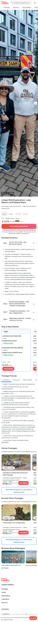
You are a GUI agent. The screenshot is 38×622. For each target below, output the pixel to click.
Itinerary (16, 7)
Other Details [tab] (27, 380)
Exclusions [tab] (16, 380)
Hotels (3, 592)
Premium (18, 214)
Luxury (25, 214)
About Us (4, 602)
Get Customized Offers (19, 226)
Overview (7, 7)
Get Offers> (23, 483)
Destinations (5, 596)
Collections (5, 599)
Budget (4, 214)
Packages (4, 589)
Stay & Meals (27, 7)
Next (36, 103)
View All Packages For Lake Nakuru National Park (19, 491)
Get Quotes (8, 369)
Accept (33, 618)
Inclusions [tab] (6, 380)
